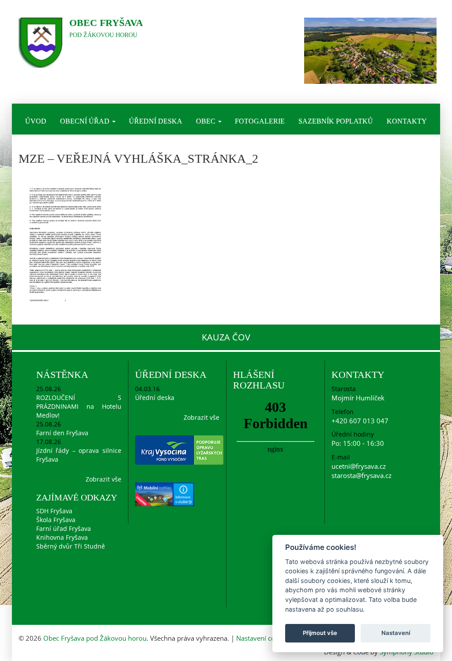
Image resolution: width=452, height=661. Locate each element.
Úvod (35, 121)
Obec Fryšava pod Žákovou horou (95, 638)
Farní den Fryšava (62, 433)
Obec (206, 121)
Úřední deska (155, 121)
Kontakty (407, 121)
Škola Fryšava (55, 519)
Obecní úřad (85, 121)
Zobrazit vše (103, 479)
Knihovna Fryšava (62, 537)
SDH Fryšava (54, 511)
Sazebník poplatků (335, 121)
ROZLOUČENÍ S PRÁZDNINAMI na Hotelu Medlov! (78, 406)
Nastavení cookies (263, 638)
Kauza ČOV (226, 337)
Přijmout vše (320, 632)
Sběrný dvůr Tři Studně (70, 546)
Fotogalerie (260, 121)
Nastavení (395, 632)
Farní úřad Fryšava (63, 528)
